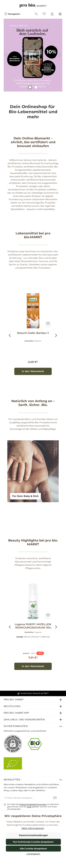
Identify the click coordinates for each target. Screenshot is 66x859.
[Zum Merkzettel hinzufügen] (48, 324)
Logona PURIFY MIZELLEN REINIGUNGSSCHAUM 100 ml (33, 626)
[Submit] (55, 798)
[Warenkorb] (60, 14)
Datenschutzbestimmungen (32, 804)
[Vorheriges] (10, 335)
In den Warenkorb (33, 371)
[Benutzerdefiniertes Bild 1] (35, 744)
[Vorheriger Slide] (6, 55)
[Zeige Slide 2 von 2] (35, 87)
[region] (33, 335)
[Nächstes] (56, 335)
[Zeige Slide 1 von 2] (30, 87)
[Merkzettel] (44, 14)
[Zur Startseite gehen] (33, 5)
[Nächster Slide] (59, 55)
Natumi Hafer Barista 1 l (33, 333)
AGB (29, 807)
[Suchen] (36, 14)
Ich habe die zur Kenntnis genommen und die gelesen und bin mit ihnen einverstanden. (33, 806)
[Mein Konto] (52, 14)
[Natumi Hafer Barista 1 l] (33, 310)
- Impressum (33, 853)
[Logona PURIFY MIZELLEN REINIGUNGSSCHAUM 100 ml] (33, 602)
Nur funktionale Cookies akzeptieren (33, 841)
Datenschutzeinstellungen (33, 835)
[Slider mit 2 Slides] (33, 55)
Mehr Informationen (33, 828)
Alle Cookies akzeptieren (33, 848)
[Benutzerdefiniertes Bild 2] (13, 763)
